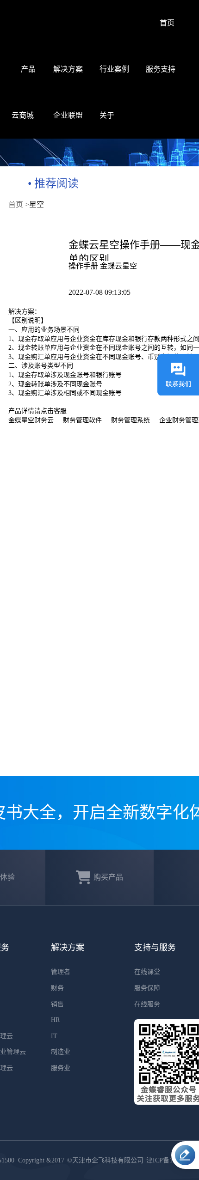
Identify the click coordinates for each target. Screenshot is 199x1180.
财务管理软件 (82, 420)
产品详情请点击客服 (37, 411)
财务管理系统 (130, 420)
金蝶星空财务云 (31, 420)
